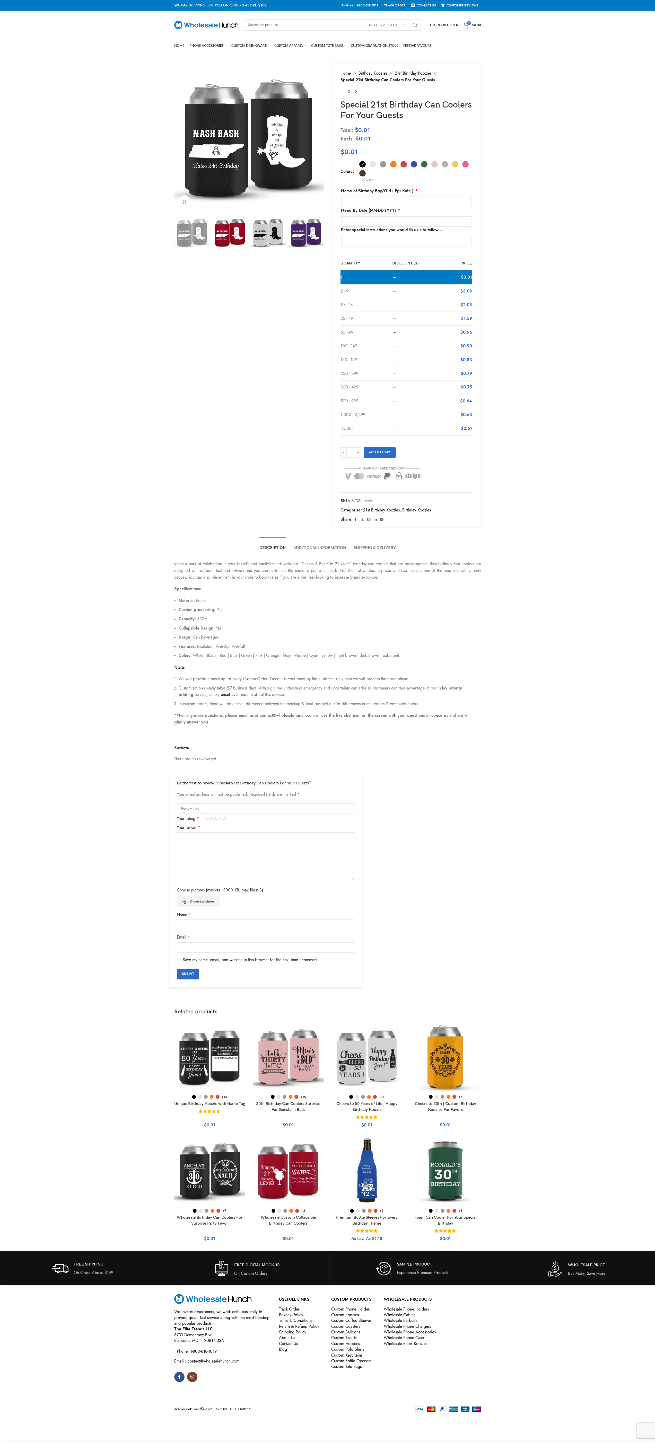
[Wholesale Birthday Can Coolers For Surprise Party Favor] (209, 1170)
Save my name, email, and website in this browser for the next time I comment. (251, 960)
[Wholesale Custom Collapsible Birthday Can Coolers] (288, 1170)
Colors (346, 171)
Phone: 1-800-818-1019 (197, 1351)
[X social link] (362, 519)
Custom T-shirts (343, 1338)
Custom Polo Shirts (347, 1349)
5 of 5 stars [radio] (224, 819)
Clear (369, 180)
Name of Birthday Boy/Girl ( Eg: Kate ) (379, 191)
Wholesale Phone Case (404, 1338)
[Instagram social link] (192, 1377)
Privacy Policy (291, 1315)
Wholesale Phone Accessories (410, 1332)
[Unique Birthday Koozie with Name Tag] (209, 1056)
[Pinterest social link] (368, 519)
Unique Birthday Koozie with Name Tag (209, 1103)
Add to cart (380, 452)
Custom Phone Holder (350, 1309)
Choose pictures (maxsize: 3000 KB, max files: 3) (220, 890)
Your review (188, 827)
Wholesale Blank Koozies (405, 1344)
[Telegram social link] (381, 519)
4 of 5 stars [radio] (220, 819)
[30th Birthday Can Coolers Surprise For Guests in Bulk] (288, 1056)
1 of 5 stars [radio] (207, 819)
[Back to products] (350, 92)
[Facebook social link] (356, 519)
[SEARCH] (415, 25)
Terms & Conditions (295, 1320)
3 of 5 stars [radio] (215, 819)
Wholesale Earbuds (400, 1320)
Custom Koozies (345, 1315)
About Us (287, 1338)
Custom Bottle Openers (351, 1361)
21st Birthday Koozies (413, 73)
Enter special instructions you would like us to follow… (391, 230)
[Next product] (356, 92)
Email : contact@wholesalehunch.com (206, 1361)
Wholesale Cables (399, 1315)
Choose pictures (202, 901)
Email (183, 937)
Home (345, 73)
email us (228, 694)
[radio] (362, 164)
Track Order (289, 1309)
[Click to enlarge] (184, 201)
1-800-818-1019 (367, 5)
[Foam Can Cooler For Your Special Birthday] (445, 1170)
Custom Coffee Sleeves (351, 1320)
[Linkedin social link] (375, 519)
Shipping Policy (292, 1332)
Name (184, 915)
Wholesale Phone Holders (406, 1309)
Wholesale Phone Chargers (407, 1326)
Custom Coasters (345, 1326)
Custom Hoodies (345, 1344)
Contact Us (288, 1344)
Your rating (188, 819)
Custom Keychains (346, 1355)
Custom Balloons (345, 1332)
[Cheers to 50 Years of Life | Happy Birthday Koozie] (367, 1056)
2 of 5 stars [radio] (211, 819)
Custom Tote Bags (346, 1366)
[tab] (272, 545)
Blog (283, 1349)
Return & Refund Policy (299, 1326)
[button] (180, 232)
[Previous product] (343, 92)
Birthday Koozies (373, 73)
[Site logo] (206, 25)
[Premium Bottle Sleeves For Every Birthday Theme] (367, 1170)
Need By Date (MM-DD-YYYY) (370, 210)
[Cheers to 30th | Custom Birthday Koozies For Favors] (445, 1056)
